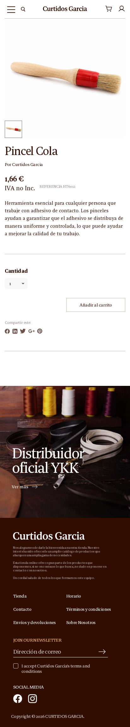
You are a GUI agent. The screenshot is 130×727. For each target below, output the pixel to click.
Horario (73, 596)
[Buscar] (23, 9)
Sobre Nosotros (81, 622)
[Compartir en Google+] (31, 331)
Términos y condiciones (88, 609)
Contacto (22, 609)
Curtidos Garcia (27, 164)
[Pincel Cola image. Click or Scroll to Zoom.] (65, 78)
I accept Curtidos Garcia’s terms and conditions (55, 668)
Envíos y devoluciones (34, 622)
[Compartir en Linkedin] (15, 331)
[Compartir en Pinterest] (39, 331)
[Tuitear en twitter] (23, 331)
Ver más (20, 486)
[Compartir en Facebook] (7, 331)
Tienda (20, 596)
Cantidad (16, 270)
